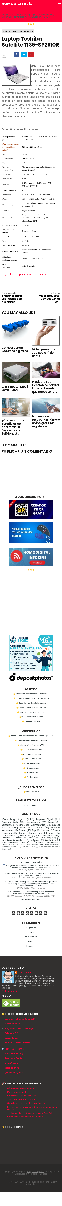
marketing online (17, 827)
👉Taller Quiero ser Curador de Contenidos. (31, 694)
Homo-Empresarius (14, 1049)
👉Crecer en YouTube (31, 721)
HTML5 (4, 842)
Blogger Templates (35, 1171)
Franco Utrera (24, 972)
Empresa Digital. (44, 819)
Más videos (36, 899)
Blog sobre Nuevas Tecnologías (20, 1028)
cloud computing (48, 838)
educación (55, 825)
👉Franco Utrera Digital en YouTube (31, 708)
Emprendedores (8, 835)
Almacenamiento (34, 845)
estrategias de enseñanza (49, 842)
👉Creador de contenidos (31, 750)
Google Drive (50, 840)
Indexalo (31, 932)
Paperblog (31, 941)
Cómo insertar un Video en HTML (22, 1096)
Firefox (46, 845)
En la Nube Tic (31, 937)
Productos (26, 31)
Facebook (42, 835)
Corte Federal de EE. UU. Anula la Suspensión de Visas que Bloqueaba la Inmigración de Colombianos (31, 893)
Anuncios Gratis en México (17, 1043)
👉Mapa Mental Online (31, 763)
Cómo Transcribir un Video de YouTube (25, 1117)
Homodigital (15, 4)
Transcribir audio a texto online (21, 1099)
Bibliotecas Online (29, 847)
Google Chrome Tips (30, 833)
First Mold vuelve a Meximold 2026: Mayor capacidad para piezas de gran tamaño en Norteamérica (31, 874)
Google (52, 833)
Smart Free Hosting (14, 1053)
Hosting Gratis (18, 842)
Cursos (31, 838)
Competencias (33, 840)
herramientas (33, 822)
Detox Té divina (12, 1068)
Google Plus (6, 849)
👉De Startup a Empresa (31, 754)
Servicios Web (10, 822)
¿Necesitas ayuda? (14, 1072)
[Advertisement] (31, 602)
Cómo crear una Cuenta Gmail (21, 1088)
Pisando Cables (12, 1024)
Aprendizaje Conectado (12, 840)
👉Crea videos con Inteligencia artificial (31, 740)
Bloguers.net (31, 928)
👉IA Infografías (31, 777)
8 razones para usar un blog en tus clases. (12, 298)
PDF (31, 842)
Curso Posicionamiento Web (48, 847)
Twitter (22, 830)
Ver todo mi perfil (9, 991)
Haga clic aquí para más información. (24, 274)
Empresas (24, 825)
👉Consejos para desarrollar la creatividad (31, 698)
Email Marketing (26, 835)
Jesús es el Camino (14, 1058)
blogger (38, 827)
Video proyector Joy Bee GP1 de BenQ (49, 298)
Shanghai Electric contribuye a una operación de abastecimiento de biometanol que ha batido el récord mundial (32, 866)
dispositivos (10, 31)
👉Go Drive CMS (31, 772)
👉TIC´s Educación (31, 768)
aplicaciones (8, 825)
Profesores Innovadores (14, 845)
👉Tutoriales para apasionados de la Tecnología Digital (31, 736)
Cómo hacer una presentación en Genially (26, 1103)
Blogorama (31, 946)
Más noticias (26, 899)
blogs (51, 822)
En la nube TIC (11, 1033)
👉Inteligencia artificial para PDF (31, 745)
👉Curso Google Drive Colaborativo (31, 703)
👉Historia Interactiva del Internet (31, 712)
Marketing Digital (13, 819)
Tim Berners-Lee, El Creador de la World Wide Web (30, 1113)
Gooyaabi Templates (37, 1174)
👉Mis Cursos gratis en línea (31, 717)
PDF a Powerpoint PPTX (18, 1092)
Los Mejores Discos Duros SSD (20, 1019)
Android (19, 838)
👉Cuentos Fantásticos (31, 759)
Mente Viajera (11, 1063)
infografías (39, 825)
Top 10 (36, 830)
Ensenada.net (11, 1038)
